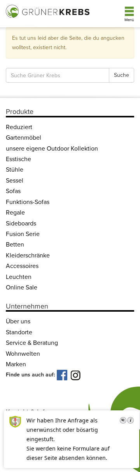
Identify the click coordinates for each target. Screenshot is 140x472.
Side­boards (21, 223)
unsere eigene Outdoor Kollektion (52, 149)
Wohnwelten (23, 354)
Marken (16, 364)
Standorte (19, 332)
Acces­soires (22, 266)
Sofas (13, 191)
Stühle (14, 170)
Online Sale (21, 287)
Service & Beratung (32, 343)
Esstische (18, 159)
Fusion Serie (23, 234)
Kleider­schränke (28, 255)
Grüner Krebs (48, 10)
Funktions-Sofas (27, 202)
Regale (15, 212)
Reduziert (19, 127)
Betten (15, 244)
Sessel (14, 181)
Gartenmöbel (23, 138)
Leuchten (19, 277)
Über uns (18, 321)
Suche (121, 75)
